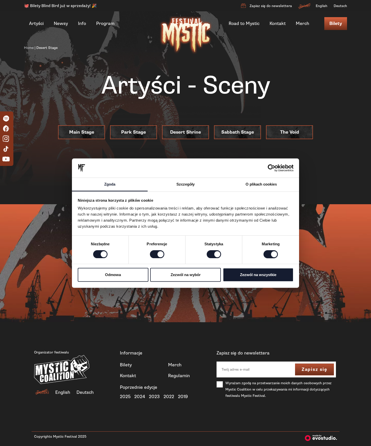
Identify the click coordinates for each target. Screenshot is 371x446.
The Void (289, 132)
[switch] (157, 254)
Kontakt (278, 23)
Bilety (335, 23)
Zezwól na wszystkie (258, 275)
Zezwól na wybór (186, 275)
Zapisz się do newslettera (271, 6)
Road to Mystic (244, 23)
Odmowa (113, 275)
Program (105, 23)
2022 (169, 396)
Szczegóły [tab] (185, 184)
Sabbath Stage (237, 132)
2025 (125, 396)
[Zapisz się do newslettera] (243, 5)
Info (82, 23)
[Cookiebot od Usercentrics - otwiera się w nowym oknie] (271, 168)
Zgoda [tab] (109, 184)
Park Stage (133, 132)
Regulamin (179, 375)
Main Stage (81, 132)
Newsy (61, 23)
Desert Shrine (185, 132)
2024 (139, 396)
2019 (183, 396)
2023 (154, 396)
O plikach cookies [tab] (261, 184)
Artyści (36, 23)
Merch (302, 23)
